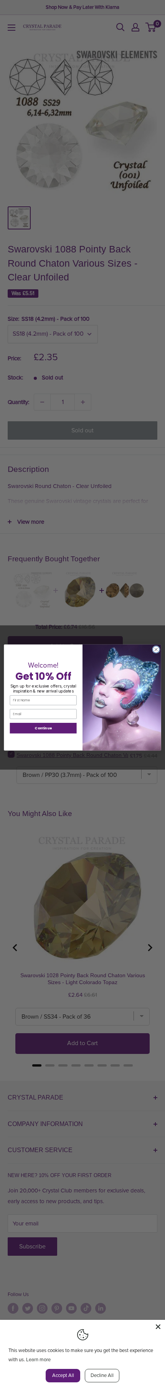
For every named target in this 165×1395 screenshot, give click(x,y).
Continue (43, 728)
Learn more (38, 1360)
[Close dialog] (156, 649)
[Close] (158, 1327)
